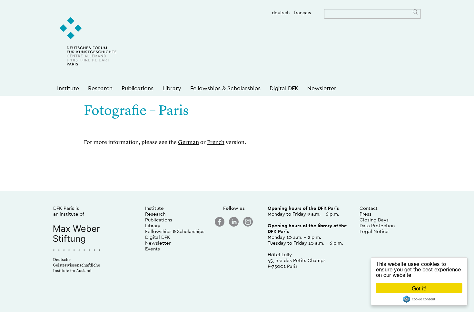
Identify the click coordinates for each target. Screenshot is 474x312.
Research (100, 88)
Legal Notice (374, 231)
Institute (68, 88)
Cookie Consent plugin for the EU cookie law (419, 299)
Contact (369, 208)
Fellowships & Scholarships (225, 88)
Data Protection (377, 225)
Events (152, 249)
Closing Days (374, 220)
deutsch (281, 12)
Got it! (419, 288)
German (188, 142)
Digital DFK (284, 88)
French (215, 142)
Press (365, 214)
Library (172, 88)
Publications (137, 88)
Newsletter (321, 88)
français (302, 12)
